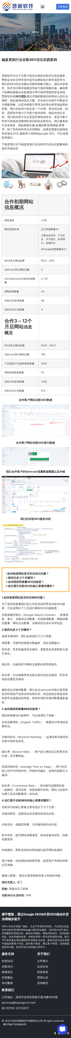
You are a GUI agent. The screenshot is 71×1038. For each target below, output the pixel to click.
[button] (42, 6)
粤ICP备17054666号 (14, 1024)
